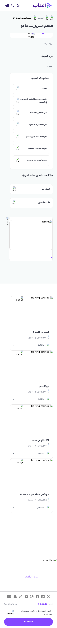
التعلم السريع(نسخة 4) (22, 18)
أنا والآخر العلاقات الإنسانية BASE (34, 495)
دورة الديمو (44, 386)
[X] (48, 596)
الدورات (41, 18)
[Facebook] (37, 596)
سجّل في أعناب (31, 577)
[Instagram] (31, 596)
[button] (18, 5)
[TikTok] (20, 596)
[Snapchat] (15, 596)
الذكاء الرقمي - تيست (40, 440)
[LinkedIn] (43, 596)
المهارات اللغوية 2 (41, 332)
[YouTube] (26, 596)
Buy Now (28, 622)
